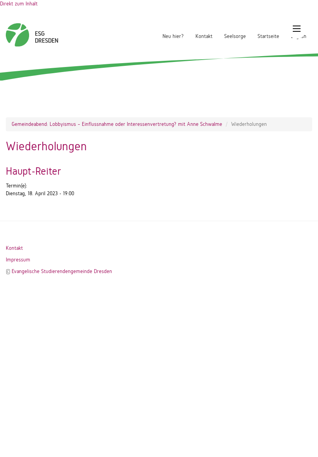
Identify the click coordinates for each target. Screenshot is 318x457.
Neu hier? (173, 36)
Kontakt (204, 36)
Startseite (268, 36)
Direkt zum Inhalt (19, 4)
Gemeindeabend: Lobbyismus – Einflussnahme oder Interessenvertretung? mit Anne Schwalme (117, 124)
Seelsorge (235, 36)
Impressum (18, 260)
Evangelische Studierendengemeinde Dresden (62, 271)
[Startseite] (17, 31)
